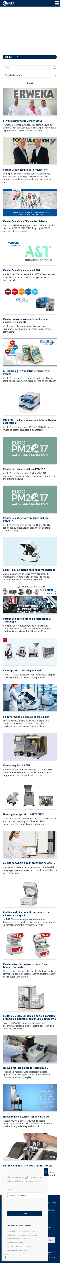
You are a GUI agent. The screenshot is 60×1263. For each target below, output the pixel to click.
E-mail (10, 1189)
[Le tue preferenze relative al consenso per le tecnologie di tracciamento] (5, 1258)
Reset (30, 83)
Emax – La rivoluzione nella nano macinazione (29, 570)
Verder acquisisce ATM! (16, 765)
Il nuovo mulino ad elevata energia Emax (26, 717)
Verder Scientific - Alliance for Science (25, 221)
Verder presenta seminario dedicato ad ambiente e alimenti (25, 320)
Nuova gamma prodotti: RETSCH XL (23, 814)
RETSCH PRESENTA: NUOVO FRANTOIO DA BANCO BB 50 (27, 1167)
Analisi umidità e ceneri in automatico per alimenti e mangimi (27, 913)
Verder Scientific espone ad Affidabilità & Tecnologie (27, 620)
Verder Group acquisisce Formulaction (25, 170)
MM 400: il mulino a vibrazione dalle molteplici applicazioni (29, 421)
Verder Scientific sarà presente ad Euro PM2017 (26, 519)
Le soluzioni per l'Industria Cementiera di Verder (26, 372)
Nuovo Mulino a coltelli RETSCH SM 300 (26, 1117)
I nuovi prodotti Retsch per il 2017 (23, 670)
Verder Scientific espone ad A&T (21, 270)
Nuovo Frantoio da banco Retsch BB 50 (25, 1068)
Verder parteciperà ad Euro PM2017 (24, 469)
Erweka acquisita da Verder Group (22, 121)
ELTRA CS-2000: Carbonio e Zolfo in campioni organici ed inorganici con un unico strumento (29, 1017)
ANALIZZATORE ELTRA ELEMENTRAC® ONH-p (29, 863)
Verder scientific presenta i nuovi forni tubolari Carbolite (25, 965)
